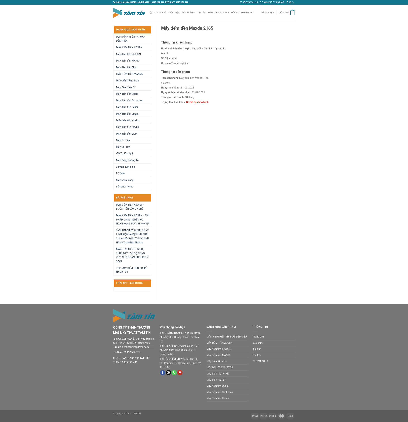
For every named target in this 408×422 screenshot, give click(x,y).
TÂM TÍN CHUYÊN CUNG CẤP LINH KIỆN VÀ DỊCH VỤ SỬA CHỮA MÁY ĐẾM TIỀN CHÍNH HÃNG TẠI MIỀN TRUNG (132, 236)
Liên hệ (235, 12)
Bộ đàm (120, 173)
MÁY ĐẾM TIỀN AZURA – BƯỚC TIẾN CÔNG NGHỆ (130, 206)
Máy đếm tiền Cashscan (129, 100)
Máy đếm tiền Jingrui (127, 113)
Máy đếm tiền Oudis (127, 93)
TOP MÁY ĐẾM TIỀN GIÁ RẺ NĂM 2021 (131, 270)
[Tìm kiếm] (151, 13)
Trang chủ (160, 12)
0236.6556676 (129, 2)
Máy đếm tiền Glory (126, 133)
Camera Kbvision (125, 166)
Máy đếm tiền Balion (127, 107)
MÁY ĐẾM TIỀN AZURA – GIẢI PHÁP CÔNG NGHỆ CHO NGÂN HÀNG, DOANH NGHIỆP (132, 219)
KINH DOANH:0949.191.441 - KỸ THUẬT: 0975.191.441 (131, 360)
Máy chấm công (125, 180)
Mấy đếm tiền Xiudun (127, 120)
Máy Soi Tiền (123, 146)
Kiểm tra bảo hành (218, 12)
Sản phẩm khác (124, 186)
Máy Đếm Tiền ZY (125, 87)
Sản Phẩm (187, 12)
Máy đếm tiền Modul (127, 126)
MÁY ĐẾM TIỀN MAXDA (129, 73)
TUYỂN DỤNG (247, 12)
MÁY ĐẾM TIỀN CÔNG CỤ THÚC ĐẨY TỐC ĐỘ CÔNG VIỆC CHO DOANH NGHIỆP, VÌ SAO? (132, 255)
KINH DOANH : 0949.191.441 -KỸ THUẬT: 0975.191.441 (163, 2)
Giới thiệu (174, 12)
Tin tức (201, 12)
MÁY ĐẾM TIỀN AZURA (129, 47)
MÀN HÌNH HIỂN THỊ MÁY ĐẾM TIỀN (130, 38)
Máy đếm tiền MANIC (128, 60)
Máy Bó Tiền (123, 140)
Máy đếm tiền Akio (126, 67)
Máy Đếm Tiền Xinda (127, 80)
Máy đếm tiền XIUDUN (128, 54)
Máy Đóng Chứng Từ (127, 160)
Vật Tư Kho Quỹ (124, 153)
